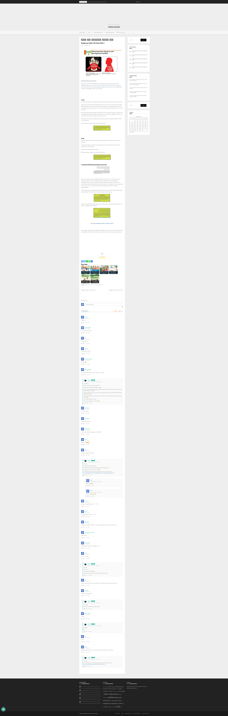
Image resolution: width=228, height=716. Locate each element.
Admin (82, 45)
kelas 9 (116, 694)
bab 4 (119, 686)
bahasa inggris (110, 691)
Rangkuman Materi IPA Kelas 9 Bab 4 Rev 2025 (139, 51)
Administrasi (82, 32)
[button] (137, 1)
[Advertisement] (114, 15)
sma (112, 706)
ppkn (115, 700)
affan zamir (94, 625)
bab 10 (115, 688)
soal (118, 706)
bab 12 (118, 688)
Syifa (93, 659)
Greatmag (92, 713)
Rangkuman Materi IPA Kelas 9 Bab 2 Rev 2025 (139, 59)
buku (116, 691)
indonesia (120, 691)
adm (104, 686)
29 (135, 130)
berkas (114, 691)
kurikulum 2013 (105, 697)
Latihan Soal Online (120, 32)
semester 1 (109, 706)
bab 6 (104, 688)
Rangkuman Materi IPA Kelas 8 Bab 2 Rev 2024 (139, 67)
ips (103, 694)
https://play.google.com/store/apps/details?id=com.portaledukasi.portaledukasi (99, 473)
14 (132, 125)
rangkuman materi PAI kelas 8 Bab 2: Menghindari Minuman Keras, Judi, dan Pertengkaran (103, 85)
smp (115, 706)
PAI (88, 39)
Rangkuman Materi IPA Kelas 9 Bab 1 (116, 290)
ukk (120, 706)
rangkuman (101, 284)
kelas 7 (106, 694)
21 (132, 127)
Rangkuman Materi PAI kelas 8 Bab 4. (105, 223)
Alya (92, 462)
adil (85, 284)
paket (111, 700)
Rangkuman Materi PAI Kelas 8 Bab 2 (88, 290)
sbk (106, 707)
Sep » (133, 132)
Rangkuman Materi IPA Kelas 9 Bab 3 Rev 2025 (139, 55)
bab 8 (109, 688)
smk (113, 706)
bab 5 (122, 686)
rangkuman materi (116, 703)
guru (117, 691)
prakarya (119, 700)
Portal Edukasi (114, 27)
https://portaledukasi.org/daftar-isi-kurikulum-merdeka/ (94, 664)
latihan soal (117, 697)
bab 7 (107, 688)
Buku (89, 32)
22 (135, 127)
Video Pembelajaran (110, 32)
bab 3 (87, 284)
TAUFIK (93, 602)
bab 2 (113, 686)
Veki (92, 565)
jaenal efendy (94, 381)
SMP (111, 39)
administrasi (107, 686)
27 (130, 130)
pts (121, 700)
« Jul (130, 132)
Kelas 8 (83, 39)
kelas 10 (120, 694)
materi (95, 284)
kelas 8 (92, 284)
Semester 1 (105, 39)
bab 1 (110, 686)
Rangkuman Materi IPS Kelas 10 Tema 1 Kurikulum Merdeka (138, 84)
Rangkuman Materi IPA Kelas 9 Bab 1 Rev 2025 (97, 1)
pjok (113, 700)
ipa (124, 691)
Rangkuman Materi (98, 32)
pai (97, 284)
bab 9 (112, 688)
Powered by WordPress (83, 713)
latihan (111, 697)
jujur (89, 284)
